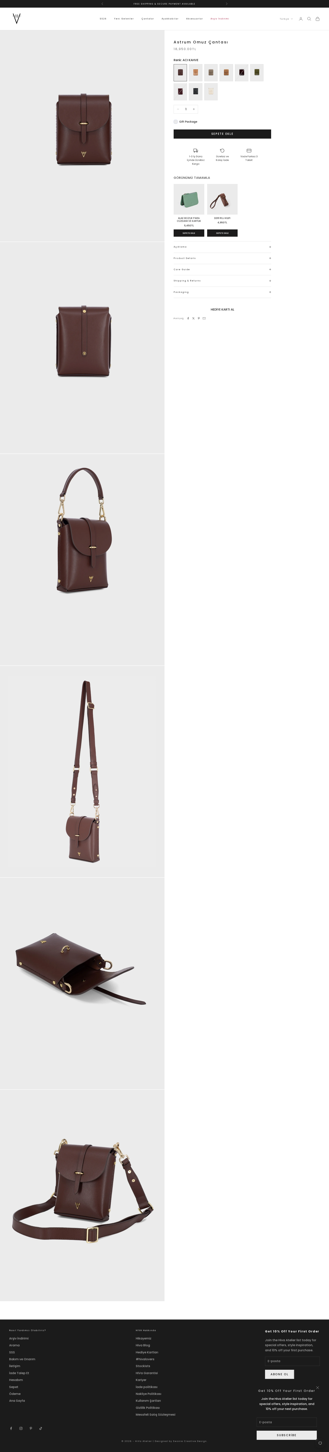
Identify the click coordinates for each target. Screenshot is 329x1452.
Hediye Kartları (147, 1352)
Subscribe (286, 1435)
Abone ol (280, 1374)
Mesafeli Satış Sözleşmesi (155, 1414)
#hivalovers (145, 1359)
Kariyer (141, 1380)
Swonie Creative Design (190, 1441)
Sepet (13, 1387)
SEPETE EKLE (189, 232)
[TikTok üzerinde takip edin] (41, 1428)
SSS (12, 1352)
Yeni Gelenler (124, 18)
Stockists (143, 1366)
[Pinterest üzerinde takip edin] (31, 1428)
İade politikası (146, 1387)
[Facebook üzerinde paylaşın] (188, 318)
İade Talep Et (19, 1373)
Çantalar (147, 18)
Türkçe (284, 18)
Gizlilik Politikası (148, 1408)
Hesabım (16, 1380)
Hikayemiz (143, 1338)
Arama (14, 1345)
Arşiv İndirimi (220, 18)
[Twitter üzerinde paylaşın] (193, 318)
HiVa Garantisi (147, 1373)
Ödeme (15, 1394)
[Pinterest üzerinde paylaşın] (198, 318)
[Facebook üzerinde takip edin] (11, 1428)
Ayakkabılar (170, 18)
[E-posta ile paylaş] (204, 318)
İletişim (14, 1366)
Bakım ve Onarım (22, 1359)
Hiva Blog (143, 1345)
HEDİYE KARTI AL (222, 309)
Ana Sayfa (17, 1400)
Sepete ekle (222, 134)
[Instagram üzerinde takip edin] (21, 1428)
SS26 (103, 18)
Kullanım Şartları (148, 1400)
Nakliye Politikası (148, 1394)
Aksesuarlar (194, 18)
